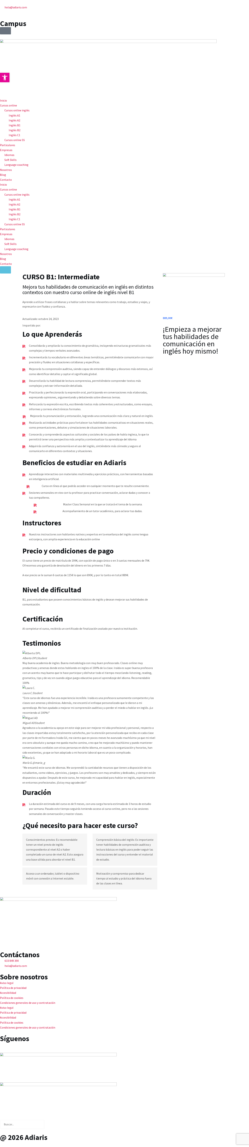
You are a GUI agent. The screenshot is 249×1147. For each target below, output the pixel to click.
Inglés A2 (14, 120)
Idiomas (9, 155)
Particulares (7, 145)
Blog (3, 175)
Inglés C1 (14, 135)
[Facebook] (4, 1046)
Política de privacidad (13, 988)
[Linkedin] (14, 1046)
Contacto (6, 179)
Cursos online (8, 105)
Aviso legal (6, 983)
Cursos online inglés (17, 110)
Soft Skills (10, 160)
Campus (13, 23)
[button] (4, 77)
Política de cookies (11, 998)
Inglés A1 (14, 115)
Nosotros (6, 170)
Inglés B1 (14, 125)
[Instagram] (23, 1046)
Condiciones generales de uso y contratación (27, 1003)
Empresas (6, 150)
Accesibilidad (8, 993)
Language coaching (16, 165)
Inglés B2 (14, 130)
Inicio (3, 100)
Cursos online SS (14, 140)
